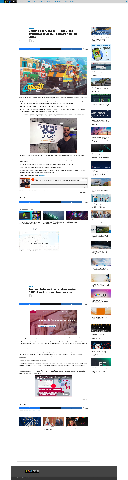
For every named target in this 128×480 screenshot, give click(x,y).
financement (30, 410)
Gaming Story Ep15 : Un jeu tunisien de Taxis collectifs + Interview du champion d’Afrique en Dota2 (38, 190)
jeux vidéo (34, 204)
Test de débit (42, 1)
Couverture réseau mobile (54, 1)
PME (35, 410)
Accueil (21, 1)
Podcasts (34, 1)
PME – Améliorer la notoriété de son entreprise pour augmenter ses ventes (75, 427)
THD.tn (20, 190)
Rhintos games (40, 204)
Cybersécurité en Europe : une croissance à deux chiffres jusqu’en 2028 (29, 427)
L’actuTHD (27, 1)
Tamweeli (38, 410)
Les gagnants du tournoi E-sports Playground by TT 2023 (74, 221)
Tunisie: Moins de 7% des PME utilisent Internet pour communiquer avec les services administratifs (52, 428)
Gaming (29, 204)
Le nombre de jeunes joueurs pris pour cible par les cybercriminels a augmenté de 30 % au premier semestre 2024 (53, 222)
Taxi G (46, 204)
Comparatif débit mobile (69, 1)
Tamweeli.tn (40, 337)
